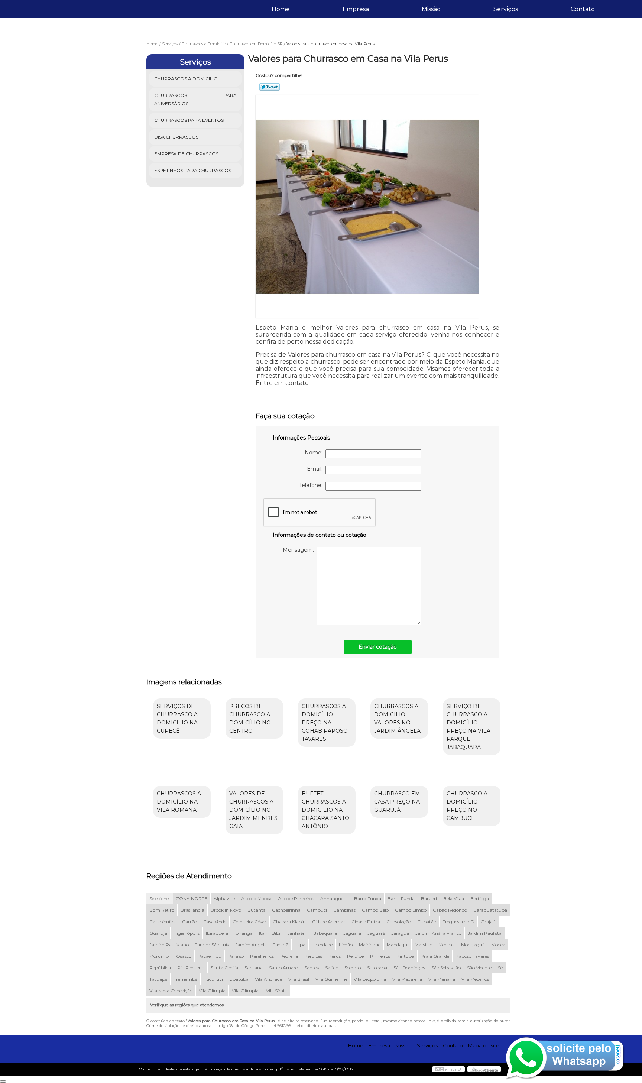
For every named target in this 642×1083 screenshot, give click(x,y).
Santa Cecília (224, 967)
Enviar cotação (378, 646)
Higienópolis (187, 933)
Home (281, 9)
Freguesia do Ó (458, 921)
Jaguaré (376, 933)
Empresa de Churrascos (186, 153)
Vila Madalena (407, 979)
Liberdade (322, 944)
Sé (500, 967)
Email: (316, 469)
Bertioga (479, 898)
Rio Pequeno (190, 967)
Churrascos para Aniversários (195, 99)
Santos (311, 967)
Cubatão (426, 921)
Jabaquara (325, 933)
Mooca (498, 944)
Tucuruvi (213, 979)
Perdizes (313, 956)
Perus (334, 956)
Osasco (183, 956)
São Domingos (409, 967)
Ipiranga (243, 933)
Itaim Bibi (269, 933)
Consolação (398, 921)
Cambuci (317, 910)
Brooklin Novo (226, 910)
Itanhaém (297, 933)
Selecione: (159, 898)
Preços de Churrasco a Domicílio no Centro (250, 718)
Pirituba (405, 956)
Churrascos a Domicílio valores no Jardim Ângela (397, 718)
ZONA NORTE (191, 898)
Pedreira (289, 956)
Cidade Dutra (365, 921)
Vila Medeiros (475, 979)
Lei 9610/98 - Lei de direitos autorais (303, 1025)
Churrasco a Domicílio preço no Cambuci (467, 805)
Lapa (300, 944)
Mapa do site (483, 1045)
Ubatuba (239, 979)
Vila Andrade (268, 979)
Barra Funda (367, 898)
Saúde (331, 967)
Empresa (356, 9)
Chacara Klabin (289, 921)
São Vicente (479, 967)
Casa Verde (214, 921)
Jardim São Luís (212, 944)
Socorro (352, 967)
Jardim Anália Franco (438, 933)
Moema (446, 944)
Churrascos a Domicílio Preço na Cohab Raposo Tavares (325, 722)
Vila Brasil (298, 979)
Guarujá (158, 933)
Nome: (315, 452)
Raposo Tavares (472, 956)
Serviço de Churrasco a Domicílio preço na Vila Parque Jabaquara (468, 726)
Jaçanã (280, 944)
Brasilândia (192, 910)
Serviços (505, 9)
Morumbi (159, 956)
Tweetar (269, 87)
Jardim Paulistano (169, 944)
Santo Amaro (283, 967)
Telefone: (312, 485)
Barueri (429, 898)
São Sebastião (446, 967)
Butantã (256, 910)
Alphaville (224, 898)
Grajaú (488, 921)
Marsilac (423, 944)
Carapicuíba (162, 921)
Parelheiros (262, 956)
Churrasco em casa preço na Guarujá (397, 801)
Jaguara (352, 933)
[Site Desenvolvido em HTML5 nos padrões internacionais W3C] (448, 1069)
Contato (583, 9)
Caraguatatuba (490, 910)
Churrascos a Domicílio (186, 78)
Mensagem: (300, 550)
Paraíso (236, 956)
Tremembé (185, 979)
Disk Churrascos (176, 137)
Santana (253, 967)
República (160, 967)
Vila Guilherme (331, 979)
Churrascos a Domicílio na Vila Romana (179, 801)
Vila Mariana (441, 979)
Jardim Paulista (485, 933)
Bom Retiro (161, 910)
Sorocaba (377, 967)
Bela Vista (453, 898)
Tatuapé (158, 979)
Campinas (344, 910)
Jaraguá (400, 933)
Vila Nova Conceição (170, 990)
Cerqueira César (249, 921)
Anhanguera (334, 898)
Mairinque (369, 944)
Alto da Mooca (256, 898)
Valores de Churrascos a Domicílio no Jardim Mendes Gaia (253, 810)
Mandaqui (397, 944)
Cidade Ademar (328, 921)
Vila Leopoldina (370, 979)
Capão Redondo (450, 910)
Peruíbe (355, 956)
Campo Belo (375, 910)
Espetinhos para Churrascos (192, 170)
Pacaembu (209, 956)
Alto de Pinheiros (296, 898)
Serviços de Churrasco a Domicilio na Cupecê (177, 718)
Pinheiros (380, 956)
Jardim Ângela (251, 944)
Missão (431, 9)
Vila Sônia (276, 990)
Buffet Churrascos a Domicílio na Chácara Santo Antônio (325, 810)
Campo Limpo (411, 910)
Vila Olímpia (212, 990)
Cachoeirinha (286, 910)
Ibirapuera (217, 933)
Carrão (189, 921)
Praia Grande (435, 956)
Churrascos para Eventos (189, 120)
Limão (346, 944)
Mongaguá (473, 944)
